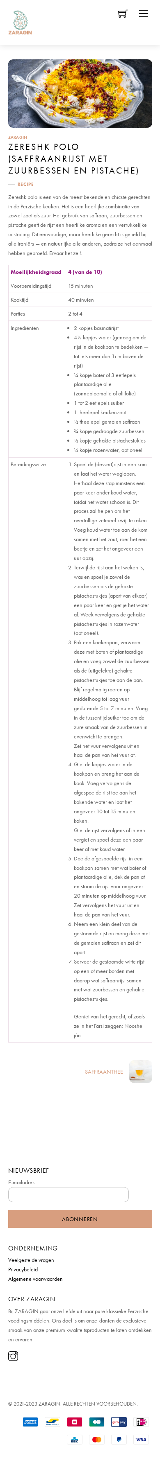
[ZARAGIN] (20, 21)
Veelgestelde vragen (31, 1260)
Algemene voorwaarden (35, 1278)
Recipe (26, 184)
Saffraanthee (104, 1071)
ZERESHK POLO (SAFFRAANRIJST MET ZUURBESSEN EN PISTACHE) (74, 158)
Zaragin (17, 137)
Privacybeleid (23, 1269)
